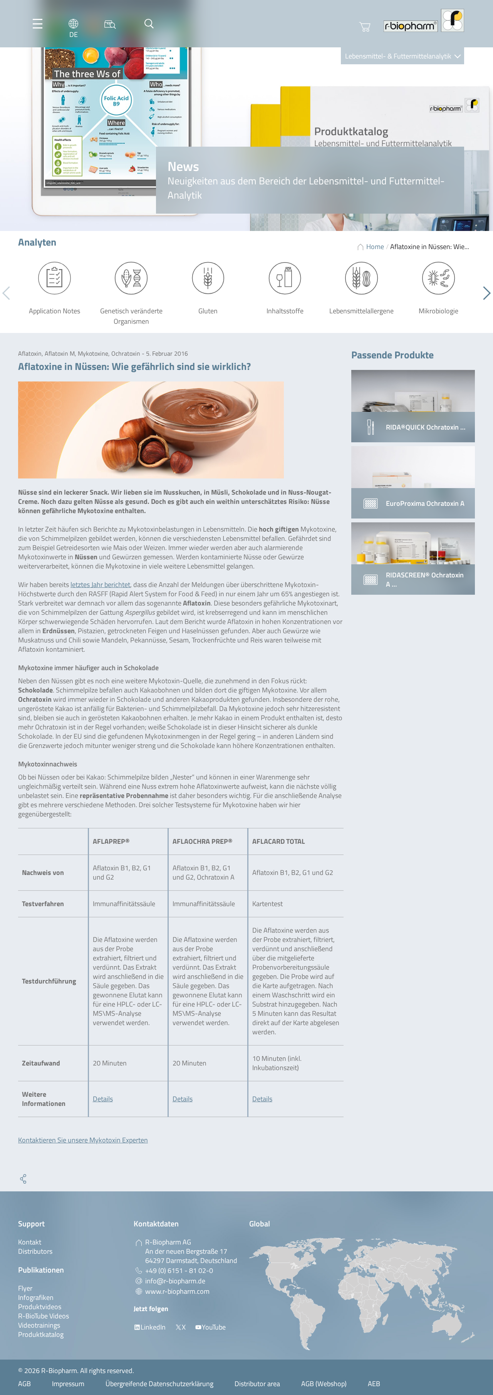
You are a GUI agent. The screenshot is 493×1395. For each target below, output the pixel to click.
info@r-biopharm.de (175, 1281)
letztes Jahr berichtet (100, 584)
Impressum (68, 1383)
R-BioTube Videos (43, 1316)
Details (103, 1099)
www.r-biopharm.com (177, 1291)
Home (375, 246)
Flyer (25, 1288)
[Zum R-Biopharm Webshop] (365, 27)
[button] (484, 293)
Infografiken (36, 1297)
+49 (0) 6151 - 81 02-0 (179, 1270)
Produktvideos (39, 1306)
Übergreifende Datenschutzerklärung (159, 1383)
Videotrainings (39, 1325)
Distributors (35, 1251)
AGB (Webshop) (324, 1383)
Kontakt (29, 1242)
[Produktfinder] (110, 23)
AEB (374, 1383)
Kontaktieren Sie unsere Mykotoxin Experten (83, 1140)
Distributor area (257, 1383)
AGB (24, 1383)
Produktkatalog (41, 1334)
